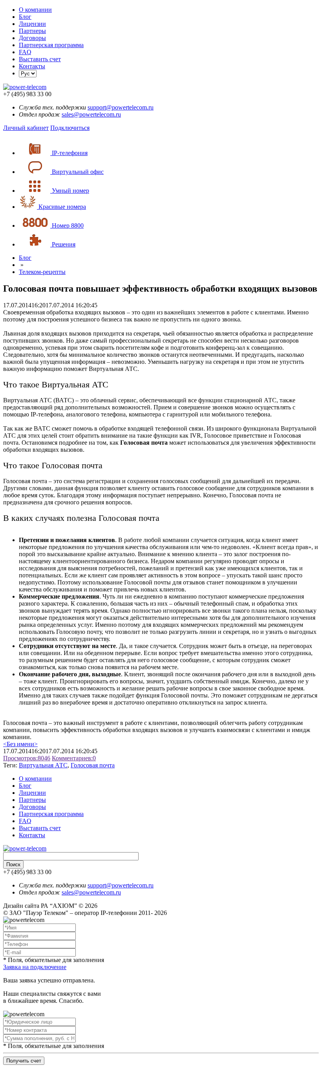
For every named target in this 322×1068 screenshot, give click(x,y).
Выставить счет (40, 59)
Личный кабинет (26, 127)
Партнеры (32, 30)
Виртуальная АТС (43, 765)
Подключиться (70, 127)
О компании (35, 9)
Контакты (32, 66)
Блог (25, 16)
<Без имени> (20, 744)
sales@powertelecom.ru (91, 114)
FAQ (25, 52)
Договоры (32, 38)
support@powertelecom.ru (121, 107)
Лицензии (32, 23)
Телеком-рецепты (42, 271)
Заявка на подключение (34, 967)
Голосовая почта (93, 765)
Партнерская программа (51, 45)
